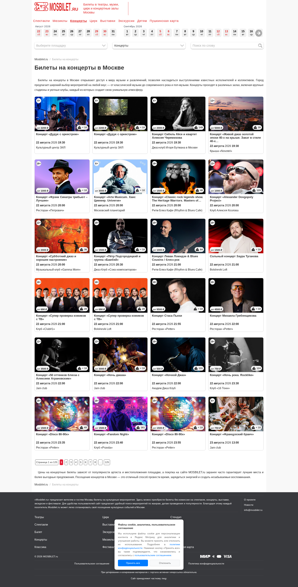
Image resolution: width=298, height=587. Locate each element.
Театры (39, 517)
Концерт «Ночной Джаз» (169, 375)
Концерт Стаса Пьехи (167, 315)
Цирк (93, 21)
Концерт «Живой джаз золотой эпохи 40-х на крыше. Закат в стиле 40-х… (235, 138)
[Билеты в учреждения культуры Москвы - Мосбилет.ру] (41, 6)
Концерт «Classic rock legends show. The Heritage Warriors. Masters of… (177, 198)
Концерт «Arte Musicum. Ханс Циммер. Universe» (115, 198)
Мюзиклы (60, 21)
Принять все (133, 563)
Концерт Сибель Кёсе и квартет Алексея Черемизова (174, 136)
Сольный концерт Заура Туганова (234, 256)
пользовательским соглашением (153, 555)
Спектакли (41, 21)
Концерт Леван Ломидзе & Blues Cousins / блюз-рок (175, 258)
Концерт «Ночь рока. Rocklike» (232, 375)
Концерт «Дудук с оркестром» (57, 134)
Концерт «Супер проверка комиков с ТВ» (61, 317)
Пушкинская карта (164, 21)
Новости (248, 504)
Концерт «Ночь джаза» (110, 375)
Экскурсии (126, 21)
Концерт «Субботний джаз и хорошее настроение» (56, 258)
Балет (38, 532)
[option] (38, 32)
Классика (40, 547)
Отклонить (165, 563)
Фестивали (109, 547)
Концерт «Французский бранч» (232, 434)
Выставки (107, 21)
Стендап (175, 517)
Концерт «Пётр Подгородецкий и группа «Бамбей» (117, 258)
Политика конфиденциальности (206, 563)
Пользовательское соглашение (91, 563)
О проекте (250, 499)
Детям (142, 21)
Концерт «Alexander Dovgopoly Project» (231, 198)
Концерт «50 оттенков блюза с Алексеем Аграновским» (57, 376)
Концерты (78, 21)
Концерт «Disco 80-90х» (52, 434)
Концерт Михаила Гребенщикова (233, 315)
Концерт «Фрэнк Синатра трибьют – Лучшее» (61, 198)
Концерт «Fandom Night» (111, 434)
